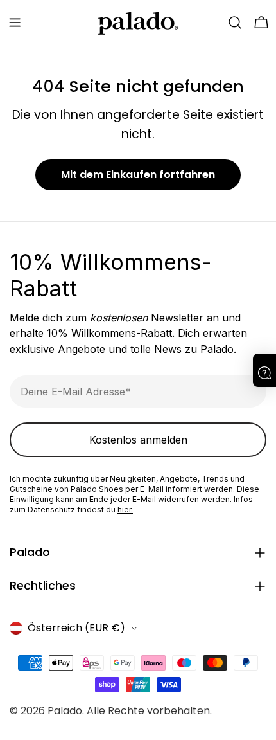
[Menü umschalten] (15, 22)
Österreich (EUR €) (76, 627)
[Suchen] (235, 22)
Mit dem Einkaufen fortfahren (138, 174)
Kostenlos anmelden (138, 439)
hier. (125, 509)
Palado (64, 710)
